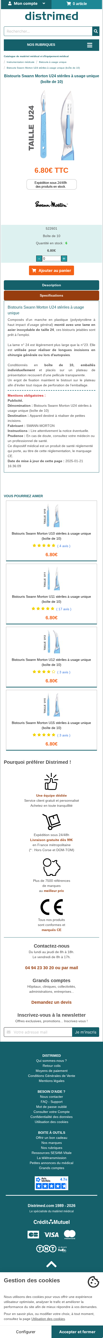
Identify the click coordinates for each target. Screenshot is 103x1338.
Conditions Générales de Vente (51, 1076)
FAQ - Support (52, 1102)
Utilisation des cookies (51, 1122)
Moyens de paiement (52, 1071)
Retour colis (52, 1066)
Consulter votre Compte (52, 1112)
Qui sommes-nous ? (51, 1061)
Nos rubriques (51, 1148)
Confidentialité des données (51, 1117)
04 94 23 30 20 (39, 967)
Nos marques (51, 1143)
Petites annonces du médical (51, 1163)
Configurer (25, 1331)
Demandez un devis (51, 1002)
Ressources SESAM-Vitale (52, 1153)
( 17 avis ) (63, 609)
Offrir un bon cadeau (51, 1138)
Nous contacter (51, 1097)
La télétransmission (51, 1158)
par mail (70, 967)
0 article (79, 4)
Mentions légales (51, 1081)
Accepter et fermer (77, 1331)
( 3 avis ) (63, 672)
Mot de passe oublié (51, 1107)
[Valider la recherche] (95, 31)
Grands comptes (51, 1168)
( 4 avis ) (63, 546)
